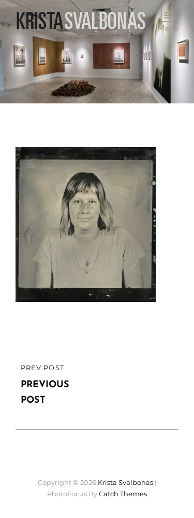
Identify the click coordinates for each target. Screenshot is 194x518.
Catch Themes (123, 494)
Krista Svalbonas (125, 482)
